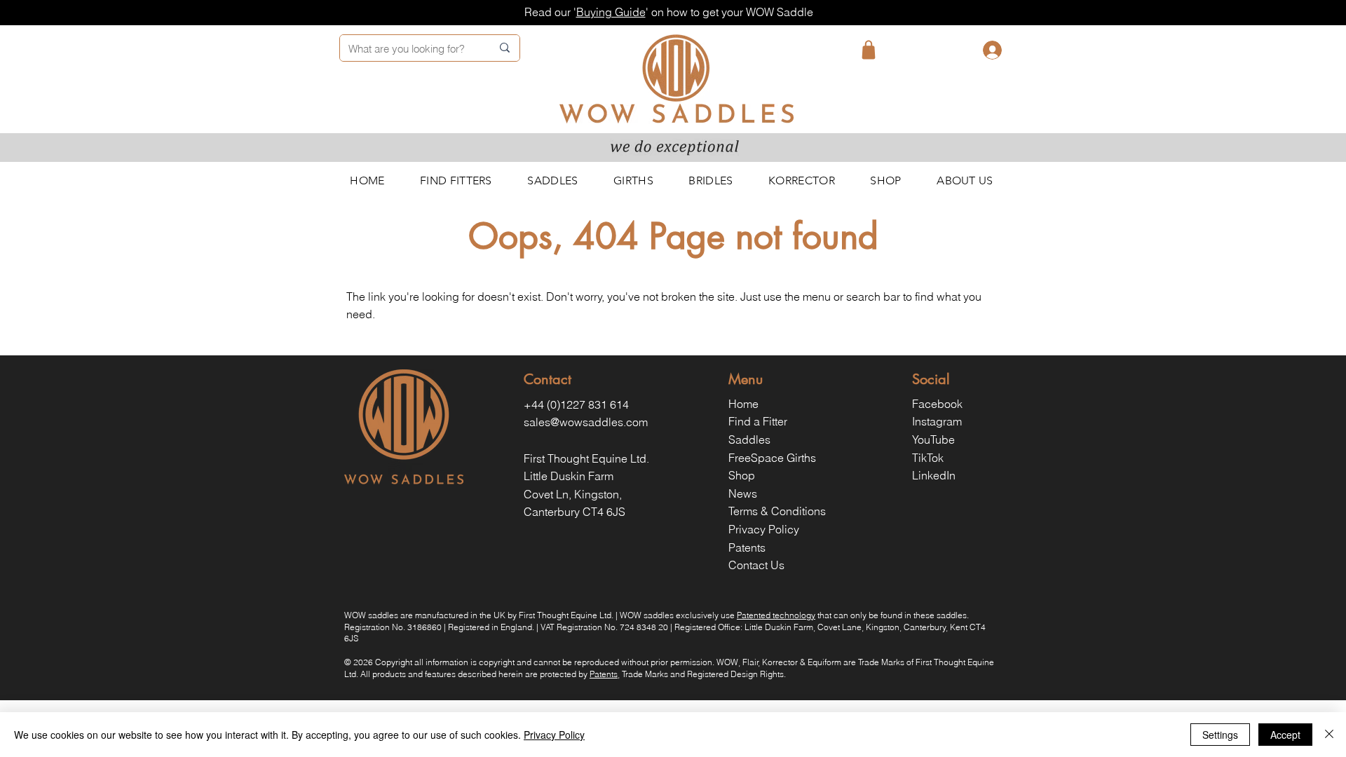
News (742, 493)
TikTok (928, 458)
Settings (1220, 735)
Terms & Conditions (777, 511)
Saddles (749, 439)
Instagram (937, 421)
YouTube (933, 439)
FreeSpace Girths (772, 458)
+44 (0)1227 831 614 (576, 404)
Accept (1285, 735)
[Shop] (868, 49)
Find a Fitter (757, 421)
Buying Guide (611, 12)
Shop (741, 475)
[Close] (1329, 734)
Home (743, 404)
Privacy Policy (763, 529)
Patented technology (776, 615)
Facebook (937, 404)
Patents (747, 547)
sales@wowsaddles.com (586, 422)
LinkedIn (934, 475)
